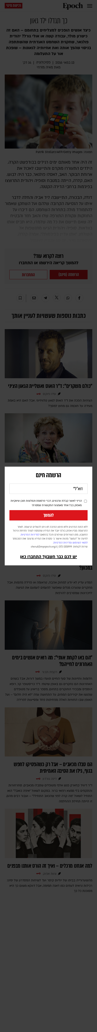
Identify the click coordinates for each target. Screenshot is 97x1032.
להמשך (48, 515)
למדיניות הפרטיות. (30, 534)
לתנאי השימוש (80, 542)
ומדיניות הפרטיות (62, 542)
